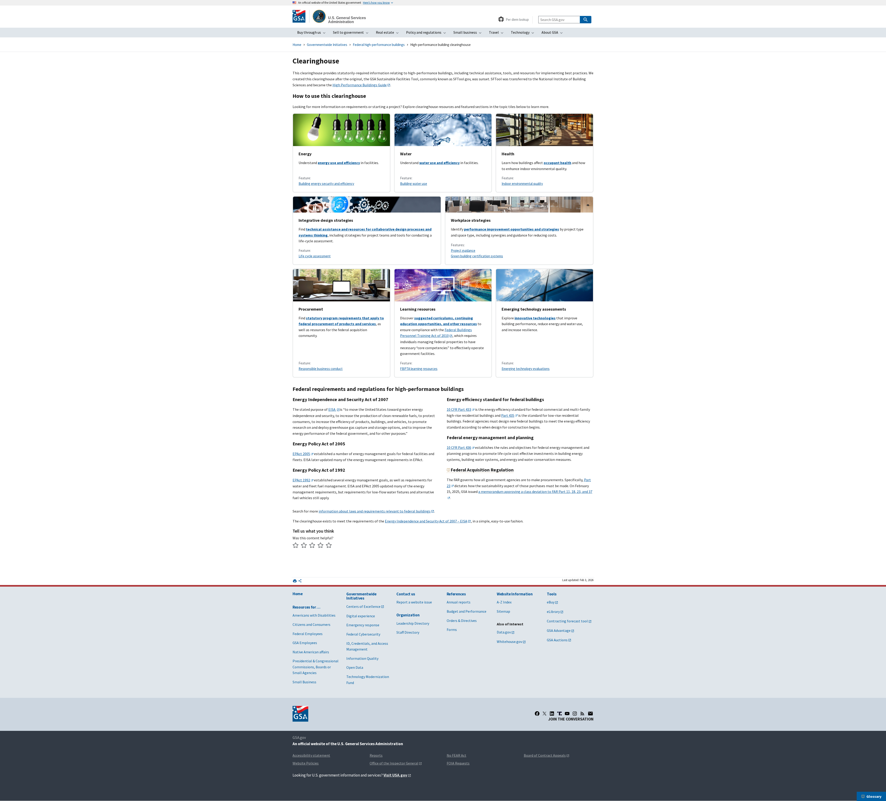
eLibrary (553, 611)
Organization (407, 615)
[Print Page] (295, 581)
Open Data (354, 667)
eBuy (550, 602)
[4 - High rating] (320, 545)
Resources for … (306, 607)
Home (297, 44)
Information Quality (362, 658)
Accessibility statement (311, 755)
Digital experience (360, 616)
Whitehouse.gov (509, 641)
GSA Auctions (557, 640)
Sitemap (503, 611)
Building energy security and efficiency (326, 183)
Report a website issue (414, 602)
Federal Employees (308, 633)
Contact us (405, 594)
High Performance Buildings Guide (359, 85)
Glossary (873, 796)
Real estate (388, 33)
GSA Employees (305, 642)
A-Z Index (504, 602)
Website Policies (306, 763)
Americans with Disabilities (314, 615)
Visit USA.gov (395, 775)
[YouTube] (567, 713)
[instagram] (574, 713)
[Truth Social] (559, 713)
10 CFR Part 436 (459, 447)
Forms (452, 629)
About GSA (554, 33)
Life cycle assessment (315, 256)
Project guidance (463, 250)
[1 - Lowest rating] (296, 545)
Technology (524, 33)
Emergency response (362, 625)
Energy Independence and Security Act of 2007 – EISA (426, 521)
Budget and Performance (466, 611)
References (456, 594)
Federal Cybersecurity (363, 634)
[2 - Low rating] (304, 545)
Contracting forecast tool (567, 621)
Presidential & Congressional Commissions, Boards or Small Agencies (315, 667)
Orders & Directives (462, 620)
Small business (468, 33)
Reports (376, 755)
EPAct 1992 (301, 480)
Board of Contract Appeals (545, 755)
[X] (544, 713)
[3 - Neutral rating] (312, 545)
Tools (551, 594)
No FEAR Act (456, 755)
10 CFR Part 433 (459, 409)
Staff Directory (407, 632)
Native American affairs (311, 652)
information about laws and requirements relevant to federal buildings (375, 511)
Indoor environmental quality (522, 183)
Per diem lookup (517, 19)
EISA (332, 409)
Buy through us (312, 33)
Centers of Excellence (363, 606)
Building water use (413, 183)
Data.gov (504, 632)
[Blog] (582, 713)
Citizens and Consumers (311, 624)
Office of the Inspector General (394, 763)
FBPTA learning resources (418, 368)
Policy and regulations (427, 33)
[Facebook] (537, 713)
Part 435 (507, 415)
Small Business (304, 682)
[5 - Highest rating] (329, 545)
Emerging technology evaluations (526, 368)
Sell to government (352, 33)
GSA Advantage (559, 630)
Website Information (515, 594)
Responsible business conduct (321, 368)
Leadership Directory (412, 623)
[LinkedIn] (552, 713)
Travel (497, 33)
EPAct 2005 (301, 453)
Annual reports (458, 602)
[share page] (300, 581)
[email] (590, 713)
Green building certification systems (477, 256)
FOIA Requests (458, 763)
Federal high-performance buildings (379, 44)
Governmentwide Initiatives (327, 44)
